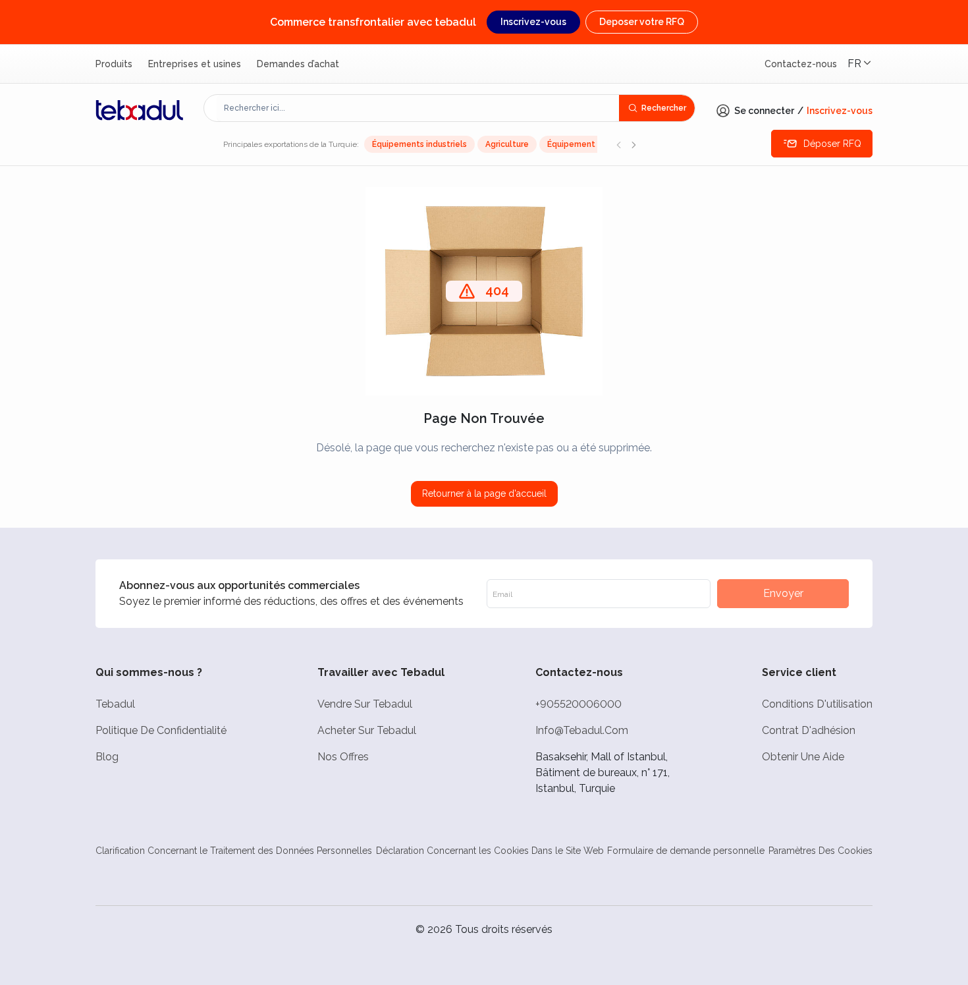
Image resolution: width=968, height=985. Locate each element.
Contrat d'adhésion (808, 730)
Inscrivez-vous (533, 21)
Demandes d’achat (298, 64)
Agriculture (507, 144)
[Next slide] (633, 144)
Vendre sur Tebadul (364, 704)
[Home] (139, 110)
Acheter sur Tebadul (366, 730)
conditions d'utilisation (817, 704)
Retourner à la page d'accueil (484, 493)
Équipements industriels (419, 144)
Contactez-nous (801, 64)
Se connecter (764, 110)
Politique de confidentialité (161, 730)
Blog (107, 756)
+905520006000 (578, 704)
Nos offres (343, 756)
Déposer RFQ (832, 143)
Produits (113, 64)
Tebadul (115, 704)
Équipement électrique (593, 144)
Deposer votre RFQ (641, 21)
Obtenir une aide (803, 756)
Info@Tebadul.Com (581, 730)
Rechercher (663, 108)
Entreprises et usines (194, 64)
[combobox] (418, 108)
